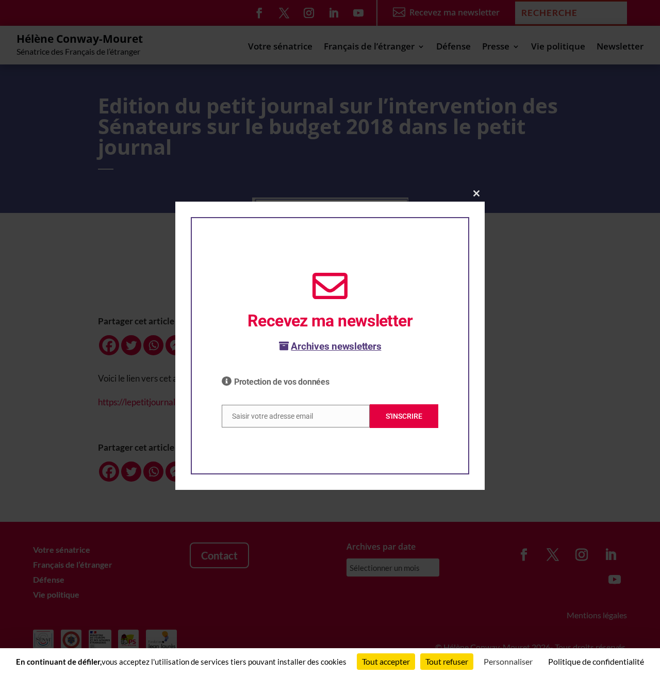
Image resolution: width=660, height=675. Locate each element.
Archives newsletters (336, 346)
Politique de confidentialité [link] (596, 661)
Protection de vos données (281, 382)
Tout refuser (446, 661)
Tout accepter (386, 661)
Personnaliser (508, 661)
